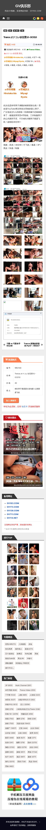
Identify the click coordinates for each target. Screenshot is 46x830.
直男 (34, 733)
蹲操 (32, 752)
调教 (8, 445)
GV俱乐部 (23, 6)
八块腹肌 (22, 644)
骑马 (9, 761)
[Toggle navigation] (8, 18)
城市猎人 (18, 649)
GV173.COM (13, 507)
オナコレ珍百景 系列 (14, 53)
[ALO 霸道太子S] (34, 581)
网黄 (38, 442)
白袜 (22, 733)
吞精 (9, 709)
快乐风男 (8, 649)
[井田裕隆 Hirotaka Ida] (10, 84)
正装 (23, 728)
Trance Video (34, 49)
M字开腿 (11, 690)
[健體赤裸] (12, 603)
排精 (32, 719)
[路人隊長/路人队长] (23, 625)
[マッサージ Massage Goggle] (34, 603)
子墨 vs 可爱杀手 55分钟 (13, 345)
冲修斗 (29, 658)
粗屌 (21, 738)
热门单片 (16, 30)
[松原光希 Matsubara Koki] (34, 559)
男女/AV (21, 658)
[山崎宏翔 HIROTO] (12, 548)
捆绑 (21, 719)
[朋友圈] (34, 18)
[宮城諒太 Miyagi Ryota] (24, 84)
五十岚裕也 (9, 654)
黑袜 (36, 654)
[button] (41, 18)
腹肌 (31, 65)
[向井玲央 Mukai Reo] (12, 614)
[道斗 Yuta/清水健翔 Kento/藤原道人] (23, 592)
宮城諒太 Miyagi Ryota (15, 61)
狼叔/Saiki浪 (10, 658)
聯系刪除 (32, 825)
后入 (25, 704)
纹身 (9, 742)
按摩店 (19, 654)
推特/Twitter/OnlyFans (14, 442)
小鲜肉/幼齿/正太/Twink (28, 709)
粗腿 (32, 738)
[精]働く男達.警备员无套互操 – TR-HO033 (25, 481)
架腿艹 (10, 728)
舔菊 (21, 752)
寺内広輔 (28, 654)
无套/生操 (23, 723)
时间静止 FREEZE (22, 663)
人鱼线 (28, 57)
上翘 (22, 695)
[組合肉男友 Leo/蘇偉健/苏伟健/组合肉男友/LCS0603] (23, 559)
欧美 (26, 442)
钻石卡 (25, 406)
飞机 (22, 30)
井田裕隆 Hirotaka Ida (14, 57)
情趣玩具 (27, 714)
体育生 (10, 700)
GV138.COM (13, 510)
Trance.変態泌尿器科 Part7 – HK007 (31, 345)
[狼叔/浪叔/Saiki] (12, 559)
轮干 (9, 757)
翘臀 (20, 742)
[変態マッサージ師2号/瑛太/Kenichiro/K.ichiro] (34, 570)
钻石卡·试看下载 (15, 445)
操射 (9, 723)
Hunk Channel (23, 685)
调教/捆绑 (9, 663)
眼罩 (9, 738)
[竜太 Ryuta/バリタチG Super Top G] (23, 570)
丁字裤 (10, 695)
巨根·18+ (29, 61)
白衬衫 (10, 733)
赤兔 (30, 644)
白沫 (35, 728)
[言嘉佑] (12, 570)
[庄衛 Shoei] (23, 603)
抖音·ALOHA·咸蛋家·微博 (28, 439)
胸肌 (25, 65)
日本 (10, 30)
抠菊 (7, 65)
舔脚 (9, 752)
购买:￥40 (11, 44)
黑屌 (21, 761)
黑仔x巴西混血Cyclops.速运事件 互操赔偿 (25, 449)
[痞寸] (23, 581)
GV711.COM (12, 514)
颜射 (32, 757)
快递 (38, 61)
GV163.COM (13, 503)
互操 (8, 439)
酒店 (21, 757)
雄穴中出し (9, 668)
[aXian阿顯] (34, 614)
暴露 (13, 65)
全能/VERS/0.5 (26, 700)
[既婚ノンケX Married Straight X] (12, 581)
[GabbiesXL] (23, 614)
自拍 (34, 747)
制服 (5, 30)
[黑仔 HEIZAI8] (12, 592)
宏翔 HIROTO (10, 644)
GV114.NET (12, 518)
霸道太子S (29, 649)
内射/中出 (11, 704)
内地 (12, 439)
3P (25, 49)
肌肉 (19, 65)
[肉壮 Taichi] (34, 625)
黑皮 (33, 761)
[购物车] (38, 18)
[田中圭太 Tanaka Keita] (34, 592)
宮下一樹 (36, 57)
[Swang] (34, 548)
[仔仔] (12, 625)
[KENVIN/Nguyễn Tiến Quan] (23, 548)
